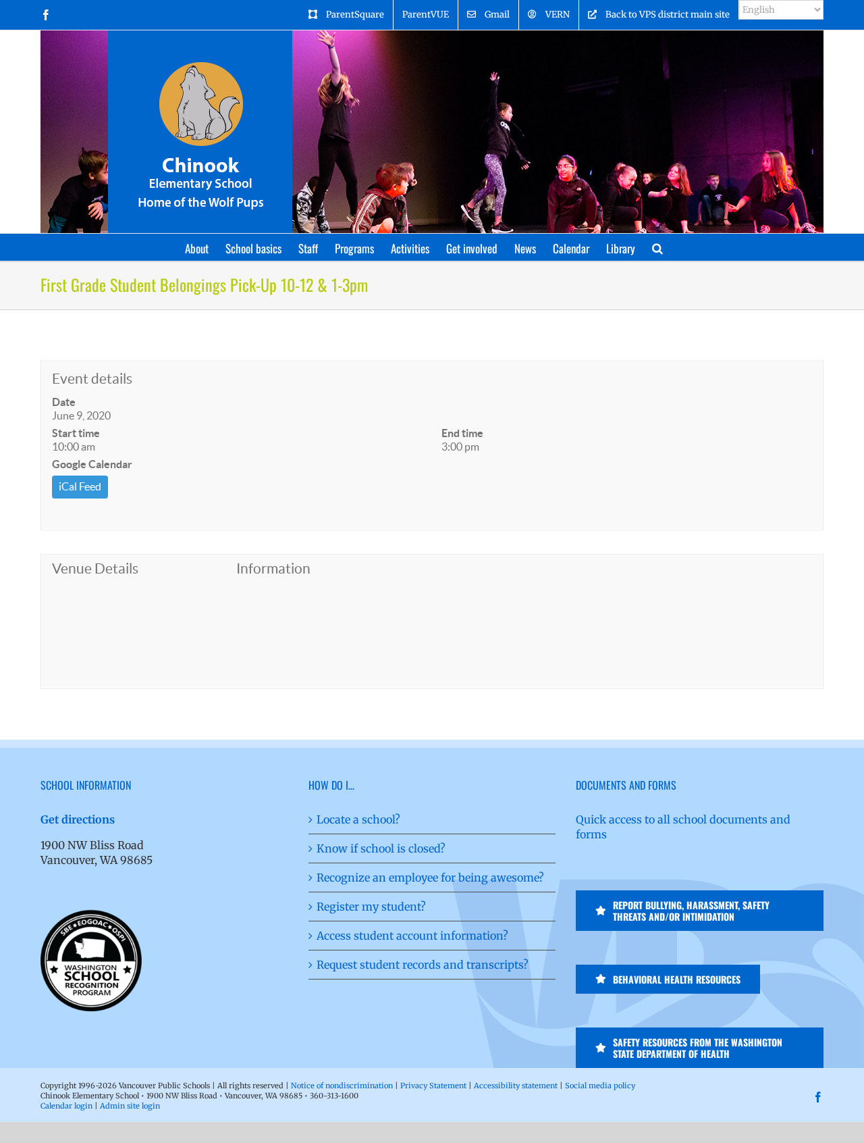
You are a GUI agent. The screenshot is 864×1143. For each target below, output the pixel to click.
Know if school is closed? (381, 848)
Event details (92, 378)
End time (462, 433)
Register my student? (371, 906)
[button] (657, 247)
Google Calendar (92, 464)
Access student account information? (412, 935)
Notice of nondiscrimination (342, 1085)
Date (64, 402)
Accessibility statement (516, 1085)
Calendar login (66, 1106)
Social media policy (600, 1085)
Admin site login (130, 1106)
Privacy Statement (433, 1085)
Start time (76, 433)
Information (273, 568)
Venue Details (95, 568)
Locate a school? (358, 819)
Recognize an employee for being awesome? (430, 877)
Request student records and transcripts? (423, 964)
